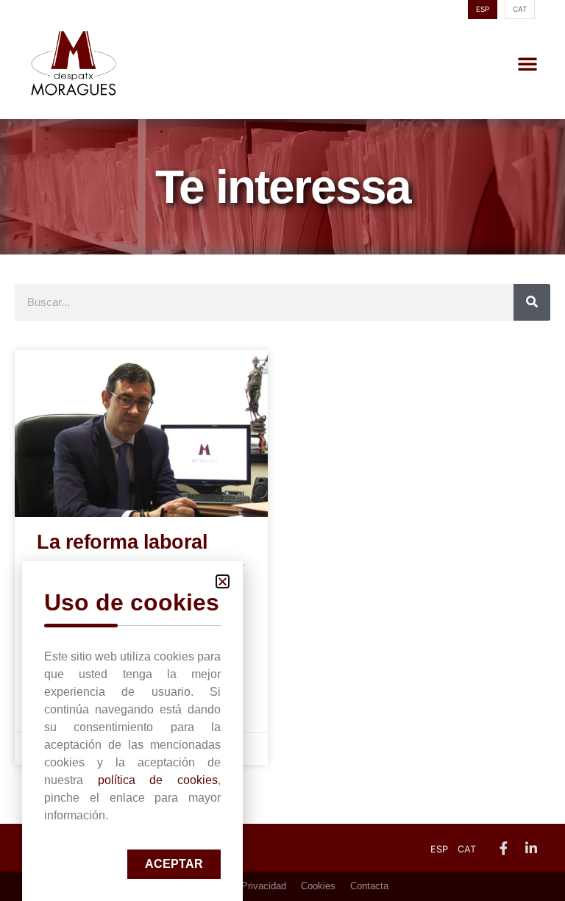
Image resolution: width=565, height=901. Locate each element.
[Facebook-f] (503, 848)
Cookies (318, 885)
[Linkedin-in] (531, 848)
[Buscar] (532, 302)
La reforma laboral (122, 542)
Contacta (369, 885)
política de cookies (158, 780)
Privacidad (263, 885)
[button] (527, 63)
